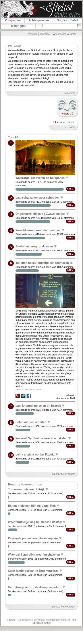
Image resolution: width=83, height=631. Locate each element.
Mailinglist (18, 26)
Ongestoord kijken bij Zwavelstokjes (40, 213)
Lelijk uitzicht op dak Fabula (34, 454)
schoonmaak (29, 389)
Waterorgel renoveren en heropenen (40, 177)
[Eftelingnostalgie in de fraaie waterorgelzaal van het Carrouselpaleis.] (45, 157)
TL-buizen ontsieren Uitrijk (26, 489)
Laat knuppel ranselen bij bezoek (38, 405)
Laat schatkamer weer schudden (37, 197)
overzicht (70, 127)
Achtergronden (39, 20)
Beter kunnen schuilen (30, 422)
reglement (69, 93)
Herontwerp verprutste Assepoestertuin (34, 587)
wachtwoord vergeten (64, 34)
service (38, 389)
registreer (45, 34)
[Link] (17, 397)
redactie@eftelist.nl (59, 619)
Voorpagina (13, 20)
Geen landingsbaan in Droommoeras (33, 570)
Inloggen (32, 34)
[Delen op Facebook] (29, 396)
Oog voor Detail (67, 20)
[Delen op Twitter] (23, 396)
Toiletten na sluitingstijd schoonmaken (42, 262)
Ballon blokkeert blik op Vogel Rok (32, 505)
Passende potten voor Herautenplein (33, 538)
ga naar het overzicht (63, 474)
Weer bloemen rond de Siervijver (38, 230)
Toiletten (19, 389)
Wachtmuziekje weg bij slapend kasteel (35, 522)
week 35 (67, 113)
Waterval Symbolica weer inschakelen (41, 438)
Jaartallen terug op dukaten (34, 246)
